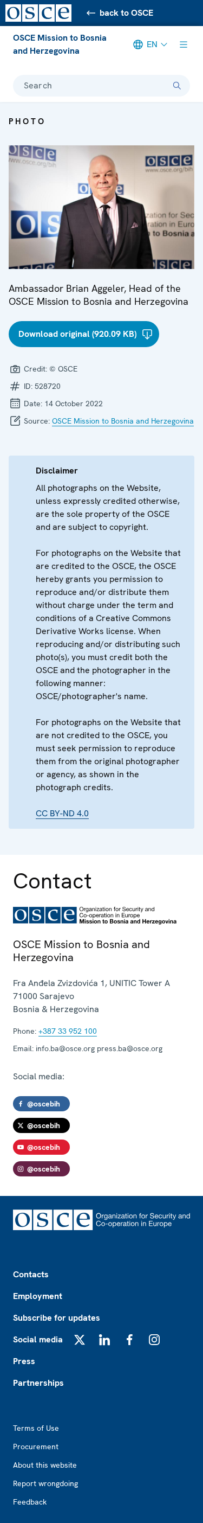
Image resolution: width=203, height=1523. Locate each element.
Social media (38, 1339)
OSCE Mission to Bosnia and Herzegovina (60, 44)
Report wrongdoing (45, 1483)
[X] (79, 1340)
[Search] (177, 86)
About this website (45, 1465)
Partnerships (38, 1382)
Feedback (30, 1502)
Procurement (35, 1446)
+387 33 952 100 (67, 1031)
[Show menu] (183, 44)
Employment (37, 1296)
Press (24, 1361)
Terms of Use (36, 1428)
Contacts (31, 1274)
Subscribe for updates (56, 1317)
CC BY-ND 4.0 (62, 813)
